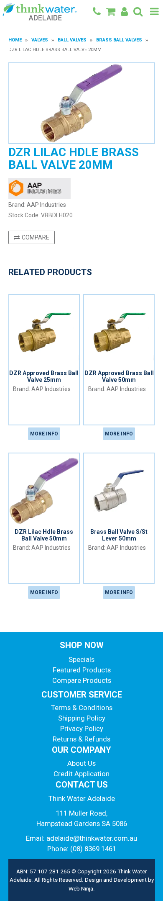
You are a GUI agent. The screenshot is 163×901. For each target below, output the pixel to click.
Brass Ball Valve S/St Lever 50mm (119, 534)
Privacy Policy (81, 728)
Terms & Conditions (81, 707)
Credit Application (81, 774)
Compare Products (81, 680)
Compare (35, 237)
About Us (81, 763)
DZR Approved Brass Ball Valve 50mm (119, 376)
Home (15, 40)
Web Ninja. (82, 888)
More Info (44, 434)
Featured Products (82, 670)
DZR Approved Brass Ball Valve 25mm (44, 376)
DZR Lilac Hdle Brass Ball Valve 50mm (44, 534)
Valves (39, 40)
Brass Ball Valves (119, 40)
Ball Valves (72, 40)
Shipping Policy (81, 718)
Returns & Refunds (81, 739)
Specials (81, 659)
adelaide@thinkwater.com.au (91, 838)
